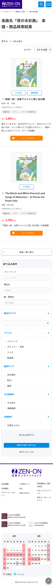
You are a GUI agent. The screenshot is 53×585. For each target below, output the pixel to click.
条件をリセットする (26, 451)
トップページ (6, 11)
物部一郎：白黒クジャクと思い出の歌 (25, 99)
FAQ (20, 488)
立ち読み (18, 92)
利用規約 (5, 488)
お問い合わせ (24, 493)
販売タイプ (9, 366)
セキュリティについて (44, 492)
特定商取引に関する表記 (44, 485)
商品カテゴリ (10, 313)
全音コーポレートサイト (44, 499)
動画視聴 (34, 92)
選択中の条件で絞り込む (26, 445)
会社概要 (5, 484)
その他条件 (9, 394)
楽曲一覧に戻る (26, 252)
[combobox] (26, 278)
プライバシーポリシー (8, 494)
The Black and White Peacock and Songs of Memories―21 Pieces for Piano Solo (25, 196)
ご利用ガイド (24, 484)
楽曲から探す (20, 11)
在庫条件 (8, 416)
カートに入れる (28, 138)
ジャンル (8, 332)
